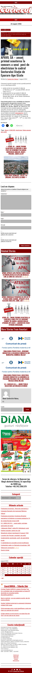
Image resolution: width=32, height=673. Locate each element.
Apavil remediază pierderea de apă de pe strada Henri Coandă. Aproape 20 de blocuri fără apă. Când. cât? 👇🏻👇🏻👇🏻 (16, 299)
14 (21, 569)
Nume (2, 212)
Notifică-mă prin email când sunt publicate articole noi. (8, 240)
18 (7, 571)
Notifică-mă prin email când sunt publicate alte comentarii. (8, 234)
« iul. (2, 578)
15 (25, 569)
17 (2, 571)
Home (2, 29)
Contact (16, 659)
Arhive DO (16, 657)
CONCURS (12, 130)
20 (17, 571)
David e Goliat (5, 550)
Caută (2, 407)
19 (12, 571)
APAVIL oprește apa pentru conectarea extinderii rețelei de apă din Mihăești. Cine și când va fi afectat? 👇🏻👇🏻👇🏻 (16, 275)
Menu (16, 2)
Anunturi (8, 29)
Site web (3, 225)
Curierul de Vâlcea (18, 671)
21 (21, 571)
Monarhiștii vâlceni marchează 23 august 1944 (15, 533)
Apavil (6, 130)
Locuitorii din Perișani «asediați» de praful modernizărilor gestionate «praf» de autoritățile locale (15, 538)
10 (2, 569)
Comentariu (4, 194)
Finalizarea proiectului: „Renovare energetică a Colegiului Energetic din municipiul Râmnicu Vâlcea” (16, 353)
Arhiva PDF (16, 656)
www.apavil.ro (19, 113)
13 (17, 569)
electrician (19, 130)
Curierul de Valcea (12, 79)
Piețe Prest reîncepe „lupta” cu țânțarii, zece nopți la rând (16, 176)
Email (2, 218)
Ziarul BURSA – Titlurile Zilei (16, 586)
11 (7, 569)
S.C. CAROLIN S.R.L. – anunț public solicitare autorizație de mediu (16, 385)
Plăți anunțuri (16, 660)
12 (12, 569)
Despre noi (16, 655)
